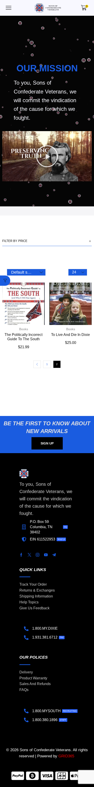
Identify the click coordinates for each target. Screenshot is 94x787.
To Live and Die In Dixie (70, 335)
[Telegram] (54, 555)
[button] (8, 8)
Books (23, 329)
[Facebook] (21, 555)
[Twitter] (29, 555)
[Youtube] (46, 555)
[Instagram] (37, 555)
